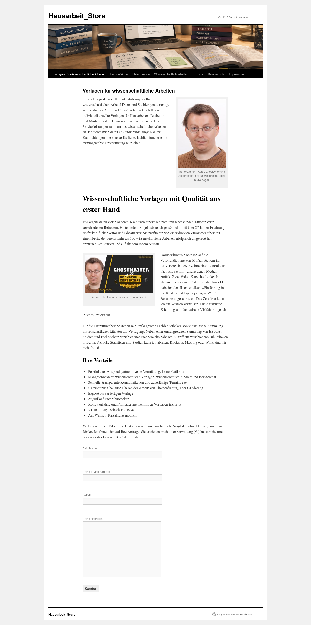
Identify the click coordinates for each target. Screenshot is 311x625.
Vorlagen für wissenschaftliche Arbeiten (79, 74)
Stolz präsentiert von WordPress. (235, 614)
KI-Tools (198, 74)
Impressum (236, 74)
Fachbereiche (119, 74)
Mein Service (141, 74)
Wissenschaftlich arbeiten (171, 74)
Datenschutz (216, 74)
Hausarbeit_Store (76, 15)
